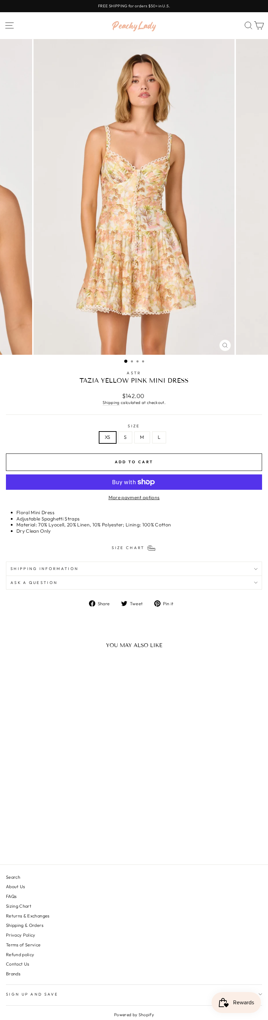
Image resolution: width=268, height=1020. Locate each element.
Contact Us (17, 964)
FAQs (11, 896)
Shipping (111, 402)
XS (108, 437)
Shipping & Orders (24, 925)
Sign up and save (32, 994)
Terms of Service (23, 944)
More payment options (134, 498)
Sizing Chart (18, 906)
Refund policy (20, 954)
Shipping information (44, 568)
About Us (15, 886)
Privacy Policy (21, 935)
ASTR (134, 372)
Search (13, 877)
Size (134, 425)
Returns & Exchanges (28, 915)
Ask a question (34, 582)
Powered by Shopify (134, 1014)
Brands (13, 973)
